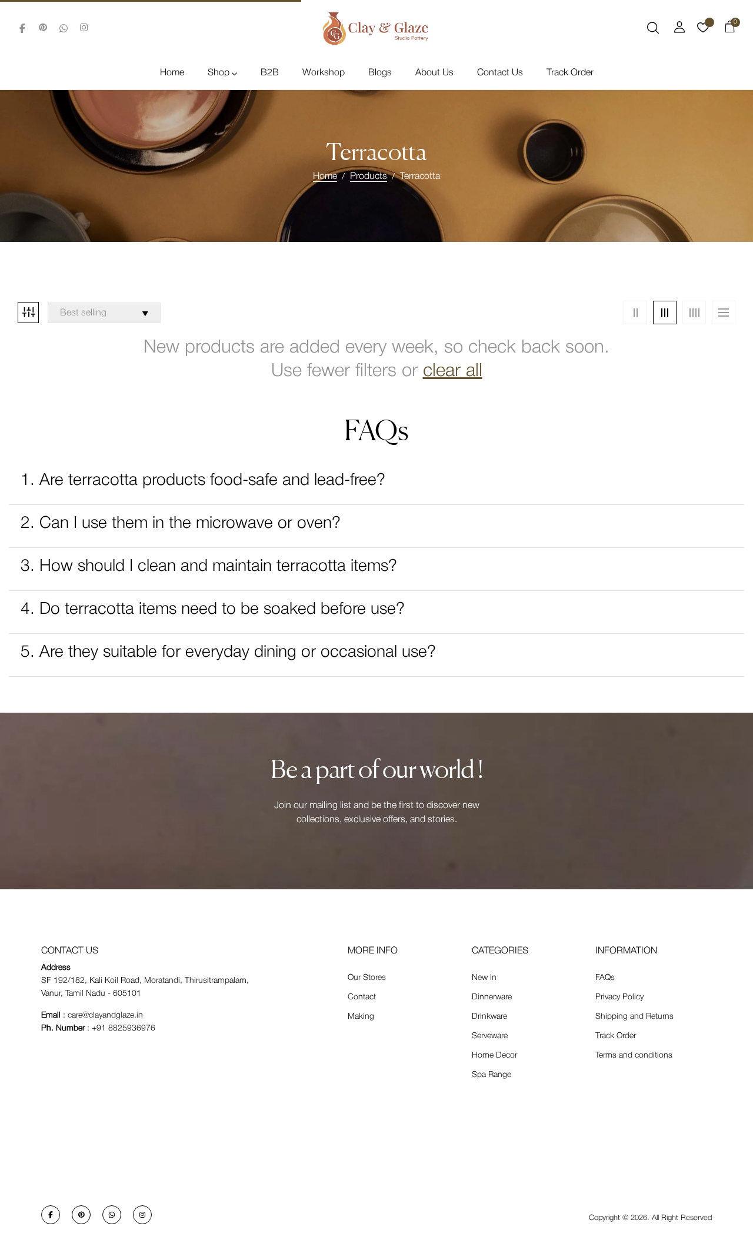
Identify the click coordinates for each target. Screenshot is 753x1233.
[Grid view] (635, 312)
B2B (270, 73)
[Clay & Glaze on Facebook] (22, 28)
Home (172, 73)
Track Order (570, 73)
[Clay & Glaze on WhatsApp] (63, 28)
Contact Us (500, 73)
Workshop (323, 73)
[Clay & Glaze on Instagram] (84, 28)
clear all (452, 371)
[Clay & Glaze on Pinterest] (43, 28)
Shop (218, 73)
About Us (434, 73)
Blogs (380, 73)
